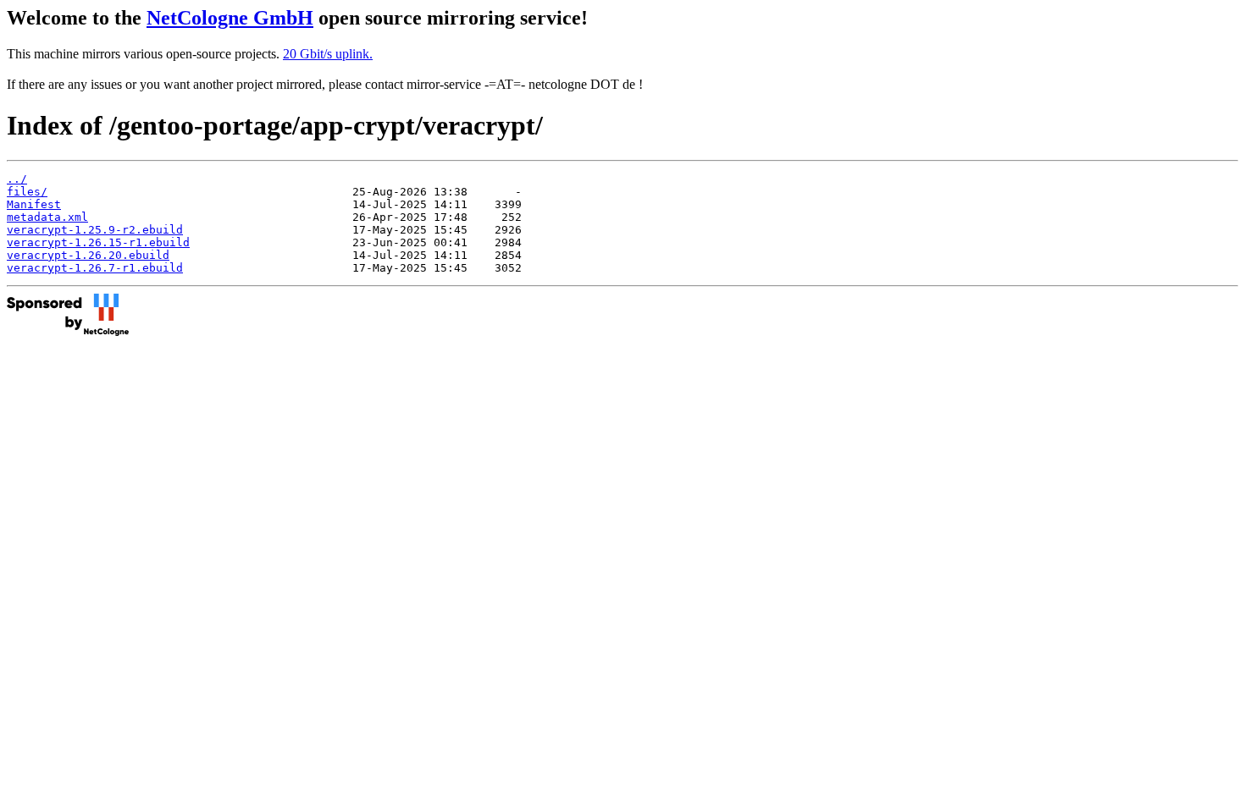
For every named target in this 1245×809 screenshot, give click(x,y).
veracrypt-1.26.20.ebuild (88, 255)
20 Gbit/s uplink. (328, 54)
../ (17, 179)
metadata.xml (47, 217)
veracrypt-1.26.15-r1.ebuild (98, 242)
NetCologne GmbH (230, 18)
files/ (27, 191)
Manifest (34, 204)
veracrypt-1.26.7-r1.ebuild (95, 267)
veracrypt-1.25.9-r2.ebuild (95, 229)
